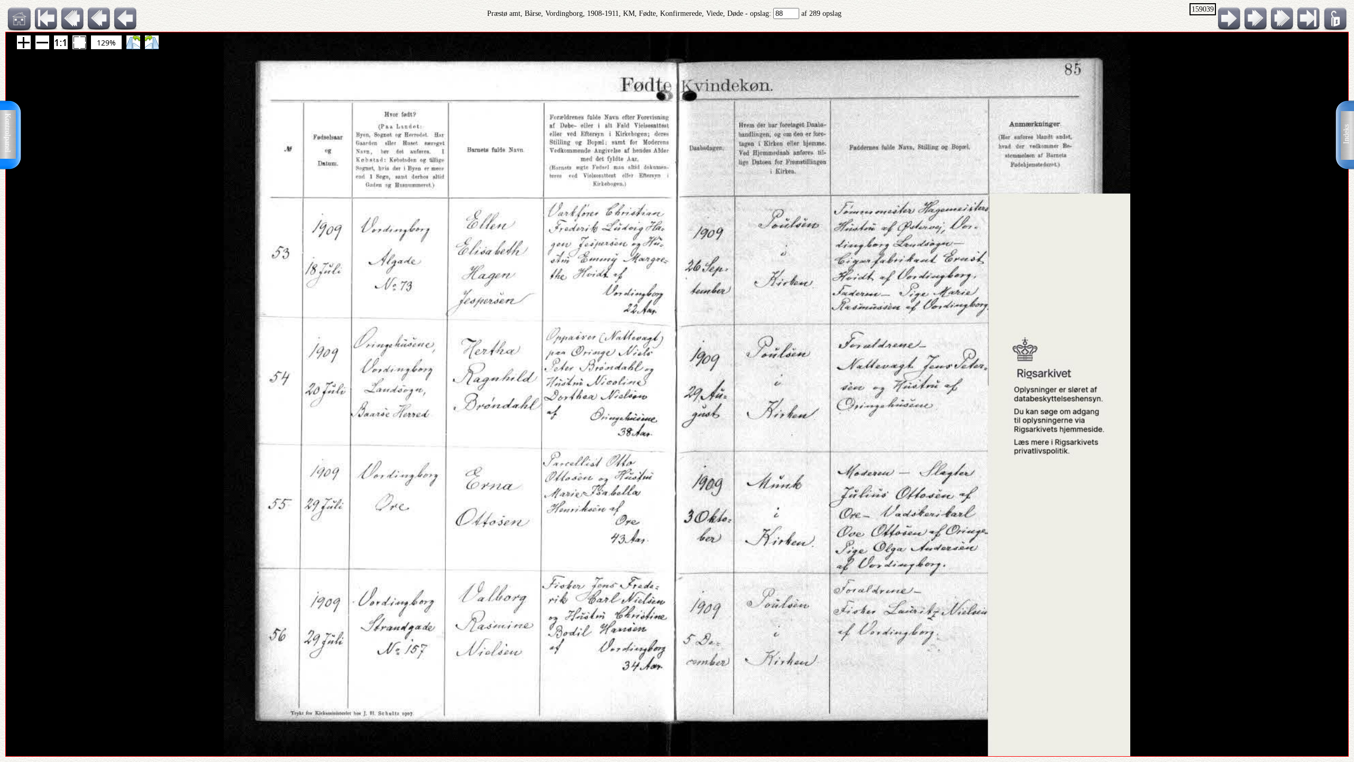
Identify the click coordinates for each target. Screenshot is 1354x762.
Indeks (1346, 134)
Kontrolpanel (8, 132)
